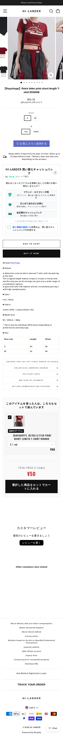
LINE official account (31, 651)
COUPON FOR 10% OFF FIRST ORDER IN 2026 (31, 362)
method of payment (31, 380)
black (36, 131)
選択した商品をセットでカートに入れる (31, 486)
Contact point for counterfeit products (31, 660)
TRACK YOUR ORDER (31, 684)
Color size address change (31, 368)
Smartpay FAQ (31, 664)
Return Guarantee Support (31, 628)
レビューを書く (31, 542)
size (31, 113)
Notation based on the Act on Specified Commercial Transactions (31, 641)
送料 (22, 102)
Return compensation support (31, 386)
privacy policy (31, 636)
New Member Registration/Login (31, 673)
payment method (31, 647)
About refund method (31, 632)
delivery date (31, 374)
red (25, 131)
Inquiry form (31, 655)
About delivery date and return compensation (31, 624)
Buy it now (31, 253)
